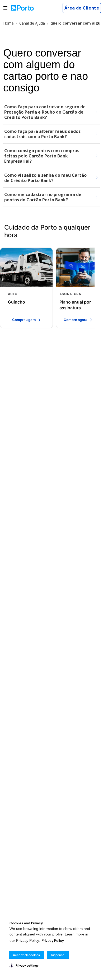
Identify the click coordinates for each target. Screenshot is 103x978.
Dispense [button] (57, 955)
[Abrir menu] (5, 8)
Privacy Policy (52, 940)
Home (8, 23)
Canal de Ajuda (32, 23)
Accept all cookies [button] (26, 955)
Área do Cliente (81, 8)
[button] (24, 965)
